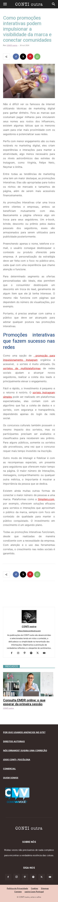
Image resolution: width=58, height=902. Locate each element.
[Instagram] (19, 653)
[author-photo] (29, 622)
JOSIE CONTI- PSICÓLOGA (16, 759)
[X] (23, 57)
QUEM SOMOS (10, 777)
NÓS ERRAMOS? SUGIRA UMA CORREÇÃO (25, 750)
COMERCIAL (9, 768)
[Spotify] (32, 653)
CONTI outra (12, 45)
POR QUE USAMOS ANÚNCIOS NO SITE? (24, 732)
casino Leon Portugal (34, 891)
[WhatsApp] (37, 57)
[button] (5, 4)
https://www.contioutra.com (29, 631)
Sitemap (45, 888)
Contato (18, 891)
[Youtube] (45, 653)
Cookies (34, 888)
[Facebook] (16, 57)
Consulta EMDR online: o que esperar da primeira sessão (24, 702)
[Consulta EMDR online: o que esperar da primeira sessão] (29, 673)
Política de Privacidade (17, 888)
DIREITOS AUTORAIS (14, 741)
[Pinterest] (30, 57)
